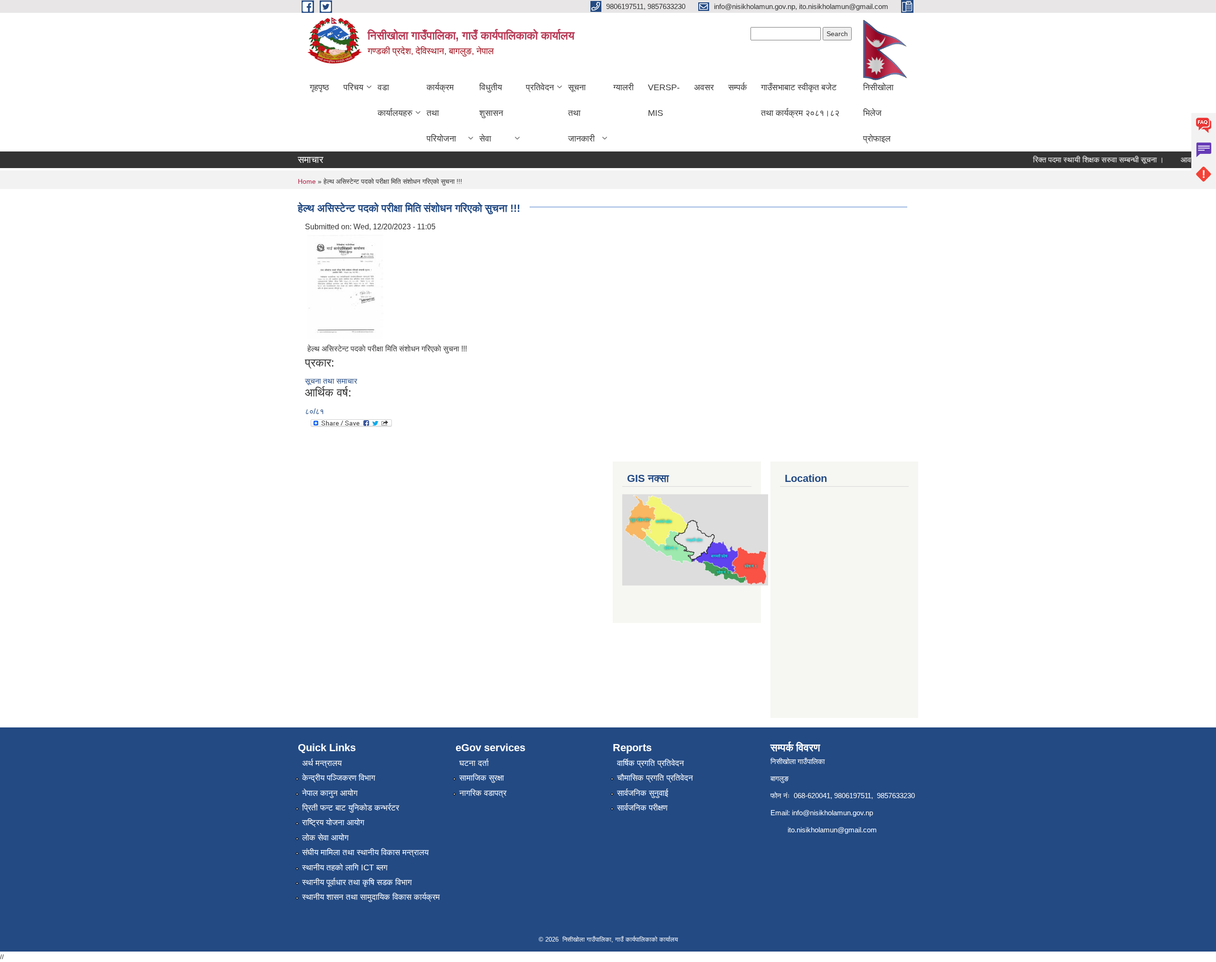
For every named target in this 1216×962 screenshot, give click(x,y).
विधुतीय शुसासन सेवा (491, 113)
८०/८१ (314, 411)
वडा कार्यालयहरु (395, 100)
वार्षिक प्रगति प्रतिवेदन (650, 763)
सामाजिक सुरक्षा (481, 778)
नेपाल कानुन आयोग (330, 793)
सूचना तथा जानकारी (581, 113)
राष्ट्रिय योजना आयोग (333, 822)
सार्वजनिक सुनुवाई (642, 793)
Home (307, 181)
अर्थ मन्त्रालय (322, 763)
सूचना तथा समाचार (331, 381)
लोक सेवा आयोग (325, 837)
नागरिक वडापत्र (482, 793)
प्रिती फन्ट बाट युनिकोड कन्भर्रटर (350, 807)
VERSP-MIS (664, 100)
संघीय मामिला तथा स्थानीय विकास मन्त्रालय (365, 852)
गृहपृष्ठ (319, 87)
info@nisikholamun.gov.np (832, 813)
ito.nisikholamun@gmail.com (832, 830)
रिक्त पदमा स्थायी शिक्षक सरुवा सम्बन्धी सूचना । (1086, 160)
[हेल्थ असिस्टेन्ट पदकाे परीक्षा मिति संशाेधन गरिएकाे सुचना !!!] (345, 286)
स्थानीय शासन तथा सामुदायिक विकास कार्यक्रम (371, 897)
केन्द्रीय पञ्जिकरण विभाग (338, 778)
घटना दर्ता (474, 763)
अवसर (704, 87)
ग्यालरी (623, 87)
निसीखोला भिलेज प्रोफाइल (878, 113)
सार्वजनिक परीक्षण (642, 807)
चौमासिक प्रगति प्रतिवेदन (655, 778)
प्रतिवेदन (540, 87)
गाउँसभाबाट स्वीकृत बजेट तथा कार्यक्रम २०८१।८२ (800, 100)
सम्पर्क (737, 87)
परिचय (353, 87)
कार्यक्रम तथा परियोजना (441, 113)
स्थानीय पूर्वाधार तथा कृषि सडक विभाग (357, 882)
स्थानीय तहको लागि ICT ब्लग (345, 867)
